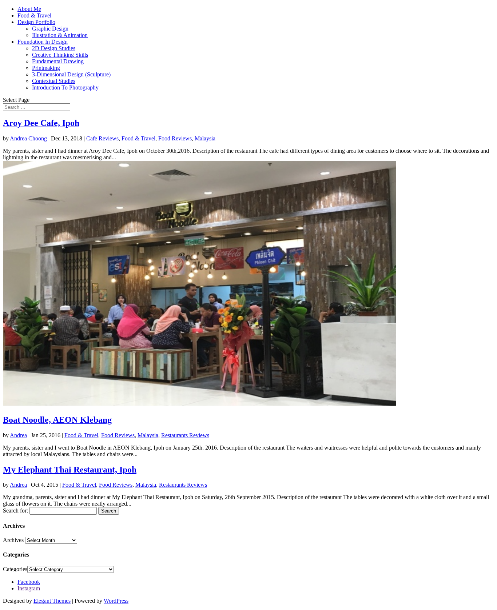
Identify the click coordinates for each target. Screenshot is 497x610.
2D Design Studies (53, 48)
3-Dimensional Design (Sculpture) (71, 74)
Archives (13, 540)
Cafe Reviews (102, 138)
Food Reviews (175, 138)
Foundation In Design (42, 42)
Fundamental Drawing (58, 61)
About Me (29, 9)
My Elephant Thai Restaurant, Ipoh (69, 469)
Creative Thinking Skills (60, 55)
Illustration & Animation (60, 35)
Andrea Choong (28, 138)
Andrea (18, 435)
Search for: (15, 510)
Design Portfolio (36, 22)
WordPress (116, 601)
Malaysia (205, 138)
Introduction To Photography (65, 87)
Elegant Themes (52, 601)
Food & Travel (34, 15)
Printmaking (46, 68)
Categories (15, 569)
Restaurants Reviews (185, 435)
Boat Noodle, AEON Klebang (57, 419)
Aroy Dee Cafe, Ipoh (41, 123)
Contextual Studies (53, 81)
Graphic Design (50, 28)
